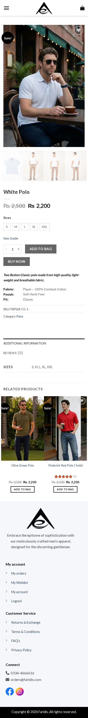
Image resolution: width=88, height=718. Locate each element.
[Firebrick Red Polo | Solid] (65, 428)
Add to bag (41, 249)
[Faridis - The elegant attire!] (44, 8)
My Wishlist (19, 583)
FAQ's (15, 641)
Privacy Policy (21, 650)
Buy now (16, 261)
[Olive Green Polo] (22, 428)
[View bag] (82, 8)
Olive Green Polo (22, 465)
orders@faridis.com (26, 679)
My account (19, 592)
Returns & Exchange (25, 622)
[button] (6, 8)
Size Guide (10, 238)
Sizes (7, 218)
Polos (19, 316)
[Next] (77, 86)
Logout (16, 601)
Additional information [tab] (24, 343)
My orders (18, 573)
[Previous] (11, 86)
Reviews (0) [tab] (13, 353)
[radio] (6, 226)
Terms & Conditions (25, 632)
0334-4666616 (22, 673)
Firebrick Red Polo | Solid (66, 465)
